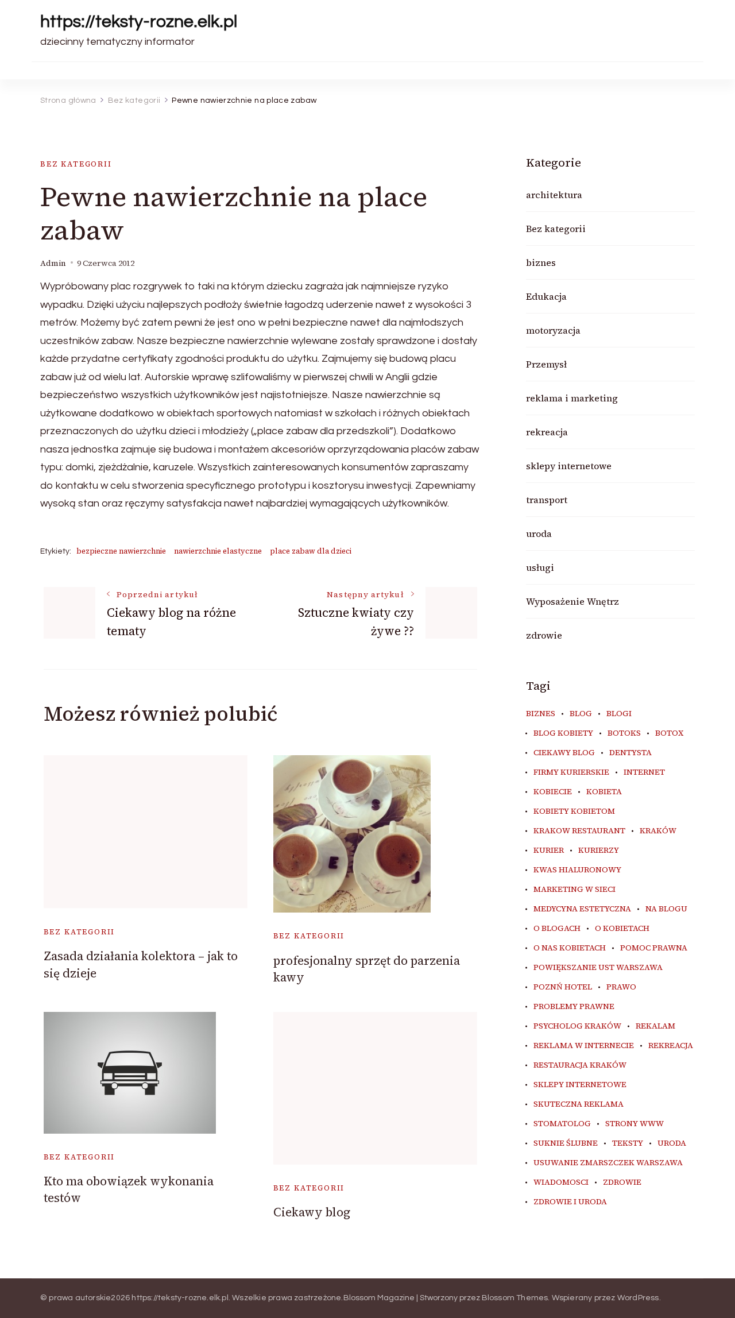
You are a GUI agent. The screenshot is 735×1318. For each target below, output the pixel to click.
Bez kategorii (76, 164)
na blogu (666, 909)
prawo (621, 987)
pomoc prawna (653, 948)
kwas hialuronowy (577, 870)
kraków (658, 831)
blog (581, 714)
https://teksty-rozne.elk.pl (138, 21)
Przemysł (546, 364)
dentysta (630, 753)
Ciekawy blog (311, 1212)
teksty (627, 1143)
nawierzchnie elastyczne (218, 551)
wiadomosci (561, 1182)
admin (53, 263)
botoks (624, 733)
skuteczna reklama (578, 1104)
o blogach (557, 929)
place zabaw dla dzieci (310, 551)
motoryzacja (553, 330)
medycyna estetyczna (582, 909)
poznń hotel (562, 987)
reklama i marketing (572, 398)
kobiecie (552, 792)
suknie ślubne (565, 1143)
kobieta (604, 792)
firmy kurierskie (571, 772)
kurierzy (598, 851)
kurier (548, 851)
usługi (540, 567)
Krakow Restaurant (579, 831)
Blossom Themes (515, 1298)
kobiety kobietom (574, 811)
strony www (634, 1124)
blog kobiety (563, 733)
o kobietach (622, 929)
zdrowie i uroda (570, 1202)
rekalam (655, 1026)
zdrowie (544, 635)
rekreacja (547, 432)
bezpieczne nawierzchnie (121, 551)
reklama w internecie (583, 1046)
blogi (619, 714)
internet (644, 772)
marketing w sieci (574, 890)
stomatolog (562, 1124)
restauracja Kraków (579, 1065)
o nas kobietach (569, 948)
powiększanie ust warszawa (598, 968)
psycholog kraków (577, 1026)
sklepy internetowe (569, 465)
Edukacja (546, 296)
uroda (539, 533)
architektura (554, 194)
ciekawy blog (564, 753)
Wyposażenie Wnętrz (572, 601)
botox (669, 733)
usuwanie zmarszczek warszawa (608, 1163)
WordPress (638, 1298)
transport (546, 499)
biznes (541, 262)
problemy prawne (573, 1007)
